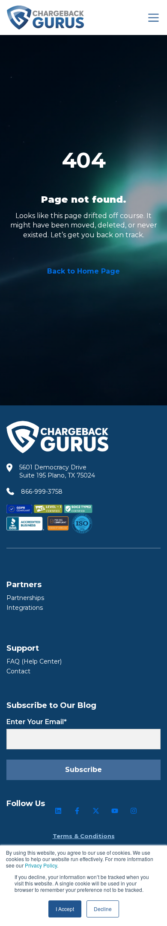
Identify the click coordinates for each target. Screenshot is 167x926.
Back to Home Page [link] (83, 271)
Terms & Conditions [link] (84, 836)
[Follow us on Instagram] (133, 811)
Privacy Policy (41, 865)
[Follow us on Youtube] (115, 811)
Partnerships (25, 598)
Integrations (24, 608)
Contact (18, 671)
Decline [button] (103, 908)
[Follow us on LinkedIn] (58, 811)
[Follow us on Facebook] (77, 811)
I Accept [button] (65, 908)
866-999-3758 (42, 491)
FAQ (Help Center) (34, 661)
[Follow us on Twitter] (96, 811)
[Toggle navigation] (153, 17)
